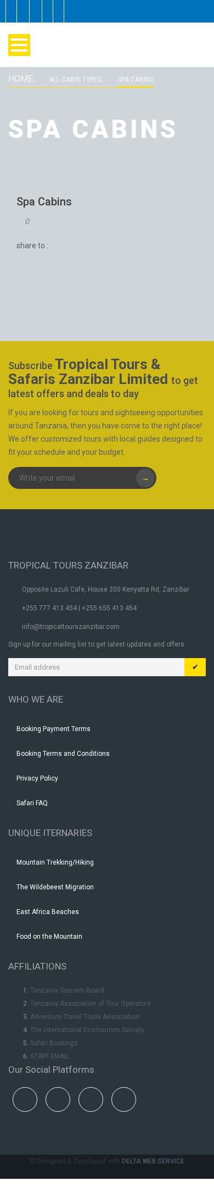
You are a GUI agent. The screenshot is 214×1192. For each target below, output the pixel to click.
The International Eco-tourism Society (87, 1030)
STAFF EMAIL (49, 1056)
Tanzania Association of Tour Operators (90, 1003)
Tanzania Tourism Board (67, 990)
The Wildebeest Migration (55, 887)
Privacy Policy (37, 778)
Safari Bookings (54, 1043)
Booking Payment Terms (53, 729)
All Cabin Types (75, 79)
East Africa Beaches (47, 912)
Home (20, 79)
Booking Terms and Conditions (63, 753)
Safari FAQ (32, 803)
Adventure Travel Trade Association (84, 1017)
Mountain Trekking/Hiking (55, 862)
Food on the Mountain (49, 936)
